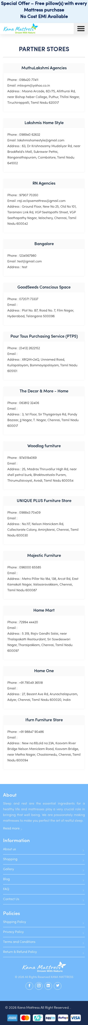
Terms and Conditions (19, 942)
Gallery (8, 869)
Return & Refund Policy (20, 952)
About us (9, 849)
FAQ (6, 889)
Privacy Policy (13, 932)
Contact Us (11, 899)
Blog (6, 879)
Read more (11, 828)
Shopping (10, 859)
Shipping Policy (14, 922)
